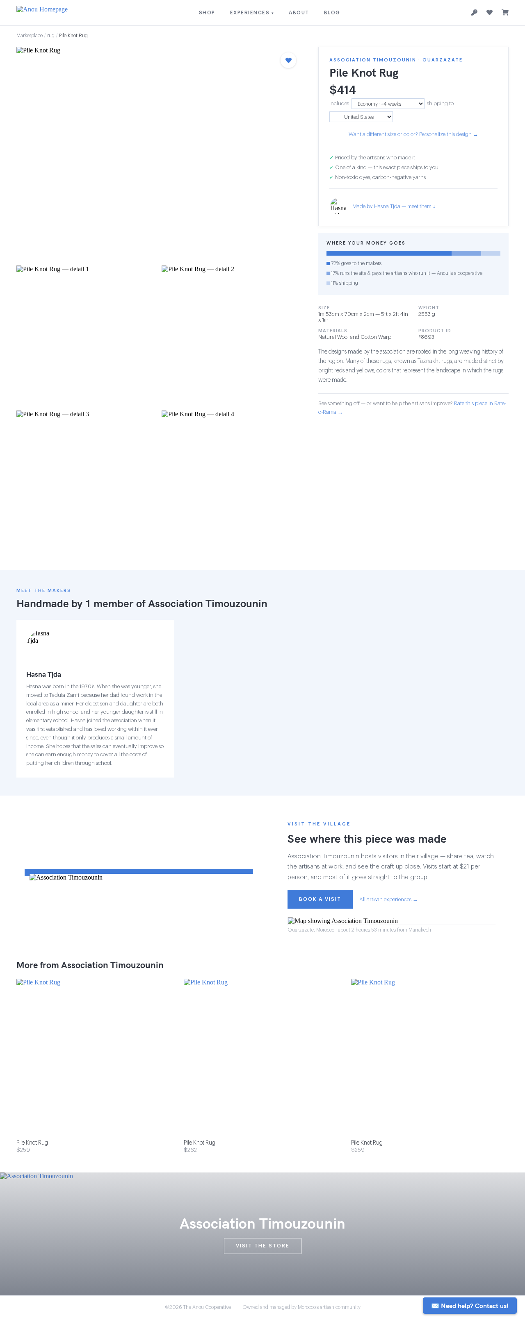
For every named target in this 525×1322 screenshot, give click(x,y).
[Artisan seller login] (474, 13)
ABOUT (299, 12)
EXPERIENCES (252, 12)
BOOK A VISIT (320, 899)
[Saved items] (489, 12)
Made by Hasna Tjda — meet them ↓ (394, 206)
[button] (159, 154)
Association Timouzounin (207, 603)
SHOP (207, 12)
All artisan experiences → (388, 899)
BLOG (332, 12)
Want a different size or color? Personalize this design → (413, 134)
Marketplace (29, 35)
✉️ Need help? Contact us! (470, 1306)
